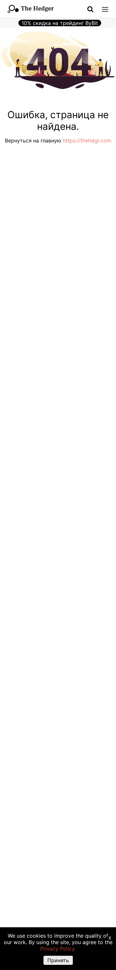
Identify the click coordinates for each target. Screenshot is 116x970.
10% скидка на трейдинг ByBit (60, 23)
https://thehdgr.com (87, 140)
